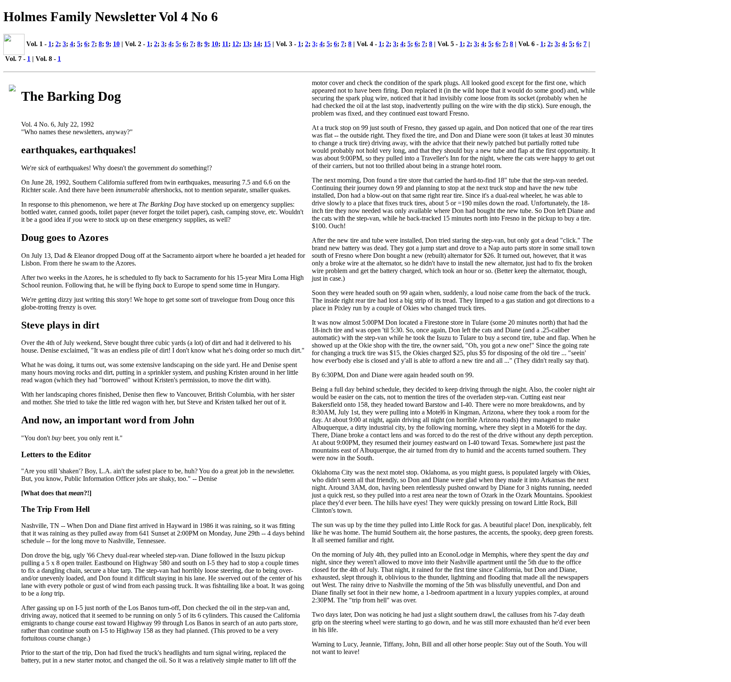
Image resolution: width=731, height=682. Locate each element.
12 (235, 43)
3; (315, 43)
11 (225, 43)
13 (246, 43)
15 (267, 43)
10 (116, 43)
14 (256, 43)
